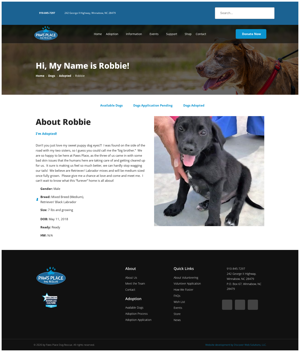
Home (98, 34)
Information (134, 34)
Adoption (112, 34)
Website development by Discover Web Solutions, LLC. (235, 344)
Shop (188, 34)
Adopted (49, 133)
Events (154, 34)
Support (171, 34)
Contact (201, 34)
